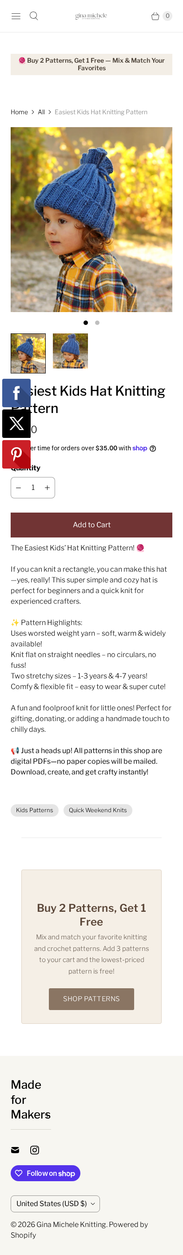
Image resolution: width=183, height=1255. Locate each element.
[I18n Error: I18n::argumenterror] (28, 353)
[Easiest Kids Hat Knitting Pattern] (91, 219)
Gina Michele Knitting (71, 1224)
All (41, 112)
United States (51, 1203)
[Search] (34, 16)
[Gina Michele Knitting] (91, 16)
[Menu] (16, 16)
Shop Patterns (91, 999)
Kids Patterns (34, 810)
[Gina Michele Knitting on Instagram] (40, 1150)
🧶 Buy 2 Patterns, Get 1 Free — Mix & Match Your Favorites (91, 64)
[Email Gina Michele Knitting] (20, 1150)
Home (19, 112)
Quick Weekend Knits (98, 810)
